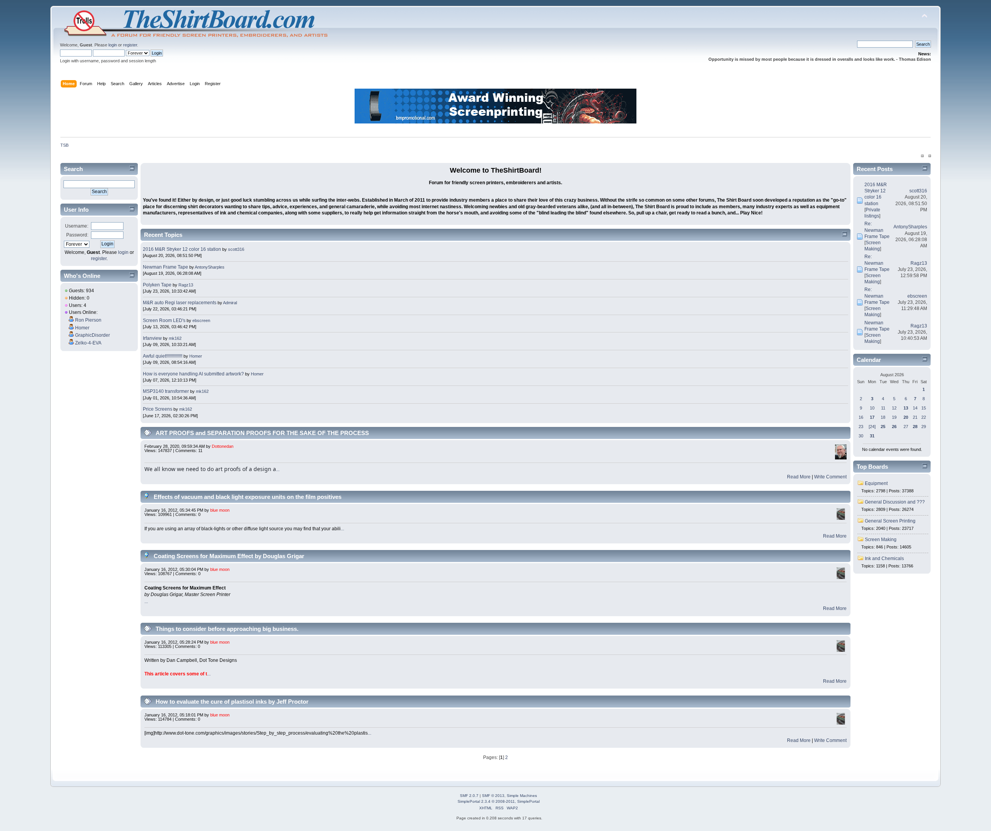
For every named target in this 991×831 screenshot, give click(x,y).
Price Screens (157, 409)
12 (894, 408)
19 (894, 417)
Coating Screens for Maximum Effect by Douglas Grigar (229, 556)
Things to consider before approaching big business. (227, 628)
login (112, 45)
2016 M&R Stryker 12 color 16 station (182, 249)
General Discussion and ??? (895, 502)
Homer (82, 328)
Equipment (876, 483)
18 (883, 417)
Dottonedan (222, 446)
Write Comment (830, 477)
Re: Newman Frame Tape (877, 230)
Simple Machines (522, 795)
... (277, 469)
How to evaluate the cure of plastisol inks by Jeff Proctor (232, 701)
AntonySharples (210, 267)
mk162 (175, 338)
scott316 (236, 249)
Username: (76, 226)
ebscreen (201, 320)
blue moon (220, 510)
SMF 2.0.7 (469, 795)
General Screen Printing (890, 521)
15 (923, 408)
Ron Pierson (88, 320)
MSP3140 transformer (166, 391)
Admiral (230, 302)
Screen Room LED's (164, 320)
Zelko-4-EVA (88, 343)
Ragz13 (185, 285)
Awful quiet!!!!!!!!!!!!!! (162, 356)
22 (923, 417)
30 (861, 435)
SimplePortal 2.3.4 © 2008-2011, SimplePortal (499, 801)
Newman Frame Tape (165, 267)
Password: (77, 235)
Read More (799, 477)
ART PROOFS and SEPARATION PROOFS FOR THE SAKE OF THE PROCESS (262, 433)
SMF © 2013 (493, 795)
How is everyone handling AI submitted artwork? (193, 374)
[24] (872, 426)
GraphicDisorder (92, 335)
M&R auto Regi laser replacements (180, 302)
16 (861, 417)
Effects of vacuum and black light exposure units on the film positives (247, 496)
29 (923, 426)
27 (906, 426)
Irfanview (152, 338)
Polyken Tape (157, 285)
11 (883, 408)
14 (915, 408)
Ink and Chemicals (884, 558)
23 (861, 426)
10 (872, 408)
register (130, 45)
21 (915, 417)
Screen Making (881, 539)
